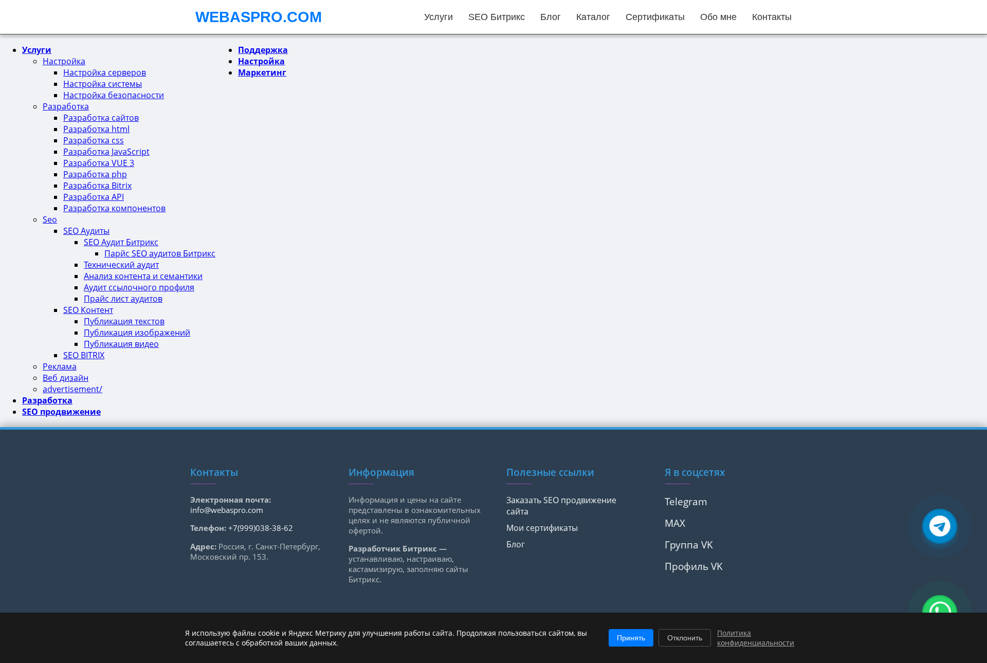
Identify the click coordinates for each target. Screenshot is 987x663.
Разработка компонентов (114, 208)
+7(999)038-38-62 (260, 528)
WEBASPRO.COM (258, 17)
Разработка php (95, 174)
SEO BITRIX (83, 355)
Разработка (66, 106)
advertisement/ (72, 389)
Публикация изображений (137, 332)
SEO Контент (88, 310)
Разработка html (96, 129)
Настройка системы (102, 83)
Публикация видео (121, 343)
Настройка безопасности (113, 95)
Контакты (772, 17)
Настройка (64, 61)
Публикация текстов (124, 321)
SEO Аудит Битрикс (121, 242)
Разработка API (93, 196)
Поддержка (263, 50)
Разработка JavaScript (106, 151)
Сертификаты (655, 17)
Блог (550, 17)
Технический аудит (121, 264)
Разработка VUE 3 (98, 163)
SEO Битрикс (496, 17)
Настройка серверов (104, 72)
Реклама (60, 366)
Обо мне (718, 17)
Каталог (593, 17)
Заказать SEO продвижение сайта (561, 505)
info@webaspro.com (226, 510)
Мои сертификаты (542, 527)
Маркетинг (262, 72)
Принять (631, 638)
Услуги (438, 17)
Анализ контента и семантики (143, 276)
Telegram (686, 501)
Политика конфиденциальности (755, 638)
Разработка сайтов (101, 117)
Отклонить (684, 638)
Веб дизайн (65, 377)
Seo (50, 219)
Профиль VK (694, 566)
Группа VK (689, 544)
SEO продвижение (61, 411)
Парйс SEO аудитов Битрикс (159, 253)
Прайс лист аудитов (123, 298)
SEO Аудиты (86, 230)
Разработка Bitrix (97, 185)
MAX (675, 523)
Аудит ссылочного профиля (139, 287)
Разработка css (93, 140)
